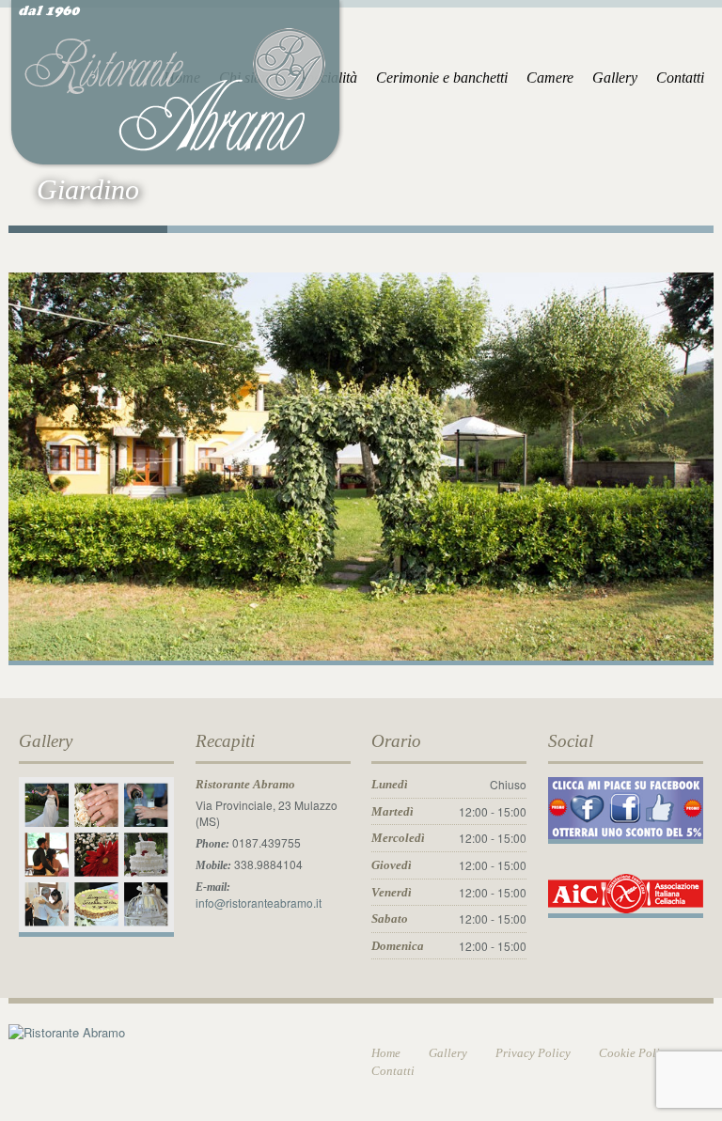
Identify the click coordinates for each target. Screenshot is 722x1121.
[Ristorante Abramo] (176, 81)
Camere (549, 78)
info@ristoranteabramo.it (259, 903)
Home (385, 1053)
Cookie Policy (635, 1053)
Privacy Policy (533, 1053)
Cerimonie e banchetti (442, 78)
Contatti (680, 78)
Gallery (614, 78)
